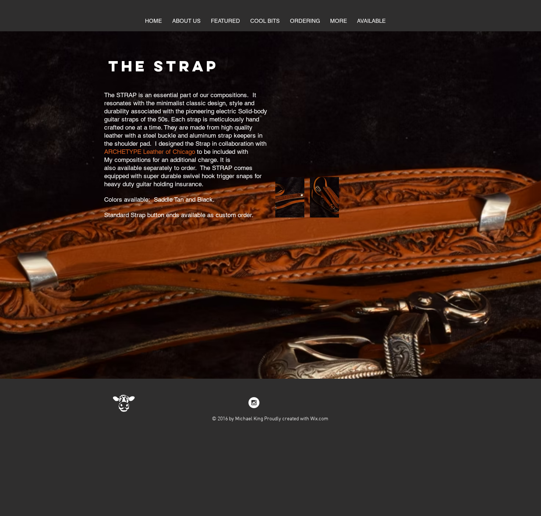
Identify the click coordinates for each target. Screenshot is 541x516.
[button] (265, 21)
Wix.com (319, 419)
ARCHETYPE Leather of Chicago (149, 151)
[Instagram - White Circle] (253, 402)
